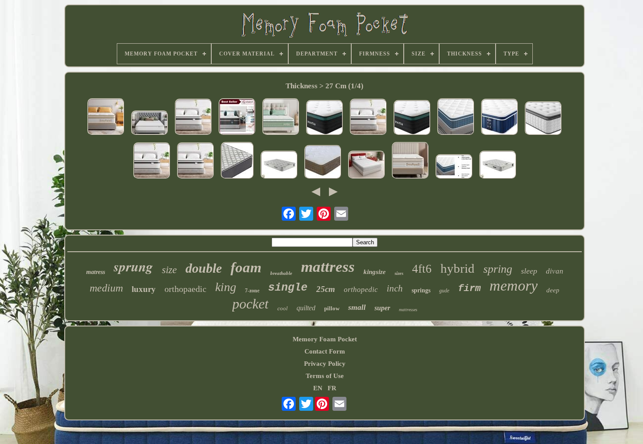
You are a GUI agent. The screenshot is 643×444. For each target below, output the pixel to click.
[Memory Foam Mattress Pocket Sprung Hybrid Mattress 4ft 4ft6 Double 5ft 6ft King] (456, 117)
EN (317, 388)
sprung (133, 266)
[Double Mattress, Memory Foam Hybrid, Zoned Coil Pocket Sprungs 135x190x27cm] (410, 161)
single (288, 287)
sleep (529, 271)
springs (421, 290)
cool (282, 308)
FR (332, 388)
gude (444, 291)
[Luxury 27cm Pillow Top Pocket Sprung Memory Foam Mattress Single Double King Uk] (543, 119)
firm (469, 288)
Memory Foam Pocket (325, 339)
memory (513, 286)
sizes (399, 273)
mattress (328, 266)
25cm (325, 289)
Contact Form (324, 351)
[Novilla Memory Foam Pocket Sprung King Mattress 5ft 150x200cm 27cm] (150, 123)
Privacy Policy (325, 363)
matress (95, 272)
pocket (250, 304)
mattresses (408, 309)
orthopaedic (185, 289)
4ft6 (422, 268)
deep (552, 290)
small (357, 307)
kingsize (374, 271)
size (169, 269)
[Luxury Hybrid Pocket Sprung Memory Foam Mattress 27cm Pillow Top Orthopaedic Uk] (500, 117)
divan (554, 271)
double (203, 268)
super (382, 308)
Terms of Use (325, 375)
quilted (306, 308)
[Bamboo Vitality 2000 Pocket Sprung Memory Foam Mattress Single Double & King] (323, 162)
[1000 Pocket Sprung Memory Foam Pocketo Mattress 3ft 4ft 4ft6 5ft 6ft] (498, 165)
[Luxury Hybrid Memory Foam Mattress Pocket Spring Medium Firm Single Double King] (106, 117)
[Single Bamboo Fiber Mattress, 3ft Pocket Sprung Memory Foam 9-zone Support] (237, 161)
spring (497, 269)
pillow (331, 308)
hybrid (457, 268)
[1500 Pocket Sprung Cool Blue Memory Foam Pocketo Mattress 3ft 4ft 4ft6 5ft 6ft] (279, 165)
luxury (144, 289)
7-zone (252, 291)
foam (246, 267)
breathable (281, 273)
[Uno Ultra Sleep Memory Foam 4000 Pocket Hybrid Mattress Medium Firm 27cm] (367, 165)
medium (106, 288)
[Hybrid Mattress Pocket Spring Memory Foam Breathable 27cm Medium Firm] (454, 167)
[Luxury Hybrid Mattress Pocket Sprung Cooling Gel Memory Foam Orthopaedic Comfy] (281, 117)
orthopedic (361, 289)
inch (395, 288)
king (225, 287)
